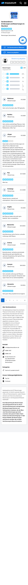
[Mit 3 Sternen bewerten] (17, 62)
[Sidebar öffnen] (25, 3)
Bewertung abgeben (18, 58)
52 (24, 300)
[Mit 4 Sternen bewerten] (21, 62)
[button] (20, 3)
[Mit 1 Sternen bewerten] (11, 62)
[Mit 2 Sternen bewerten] (14, 62)
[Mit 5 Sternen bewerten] (24, 62)
